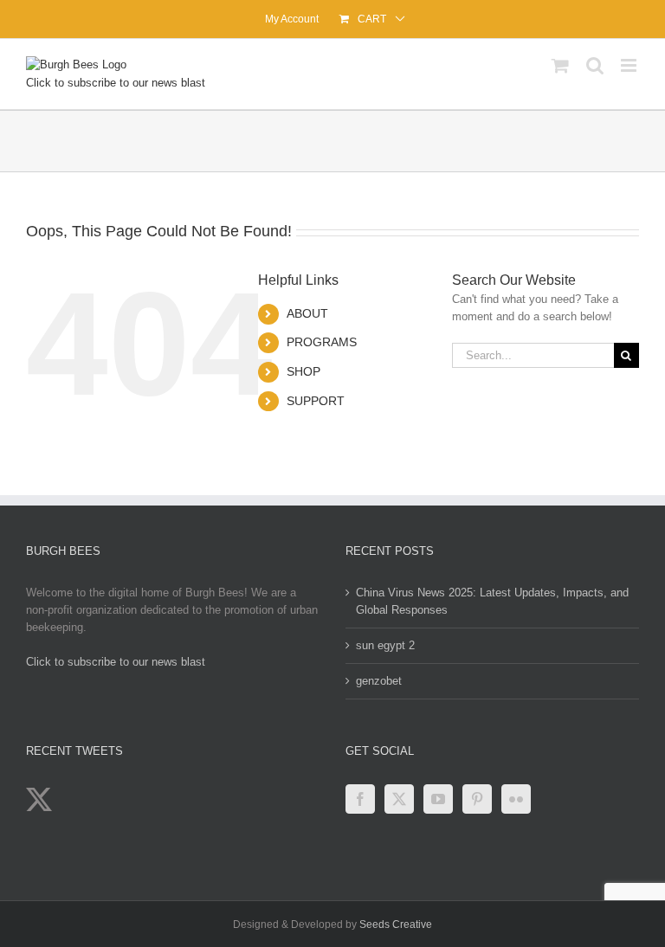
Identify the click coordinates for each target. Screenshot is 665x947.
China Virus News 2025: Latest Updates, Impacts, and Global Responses (492, 601)
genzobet (379, 680)
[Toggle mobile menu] (630, 65)
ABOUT (307, 313)
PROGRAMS (322, 342)
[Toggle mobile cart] (560, 65)
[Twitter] (399, 799)
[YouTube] (438, 799)
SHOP (303, 371)
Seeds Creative (395, 924)
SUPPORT (316, 401)
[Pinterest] (477, 799)
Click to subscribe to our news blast (115, 82)
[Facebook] (360, 799)
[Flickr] (516, 799)
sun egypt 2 (385, 645)
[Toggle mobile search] (595, 65)
